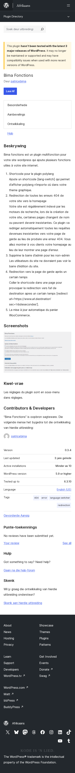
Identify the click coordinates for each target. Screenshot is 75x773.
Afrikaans (18, 723)
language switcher (60, 497)
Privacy (9, 644)
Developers (11, 669)
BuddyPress (13, 707)
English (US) (64, 489)
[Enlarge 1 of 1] (66, 336)
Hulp (10, 133)
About (8, 625)
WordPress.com (16, 687)
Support (9, 663)
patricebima (18, 81)
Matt (9, 694)
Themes (44, 632)
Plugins (44, 638)
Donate (46, 669)
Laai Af (10, 91)
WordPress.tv (14, 676)
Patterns (45, 644)
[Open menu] (69, 5)
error (44, 497)
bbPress (11, 700)
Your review (11, 543)
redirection (64, 505)
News (7, 632)
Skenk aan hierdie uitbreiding (23, 603)
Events (44, 663)
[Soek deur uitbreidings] (42, 29)
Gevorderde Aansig (16, 515)
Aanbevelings (16, 114)
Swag (44, 676)
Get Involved (48, 656)
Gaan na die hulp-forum (19, 570)
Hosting (9, 638)
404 (36, 497)
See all (67, 543)
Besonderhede (17, 105)
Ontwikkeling (16, 124)
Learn (7, 656)
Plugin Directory (13, 16)
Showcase (46, 625)
